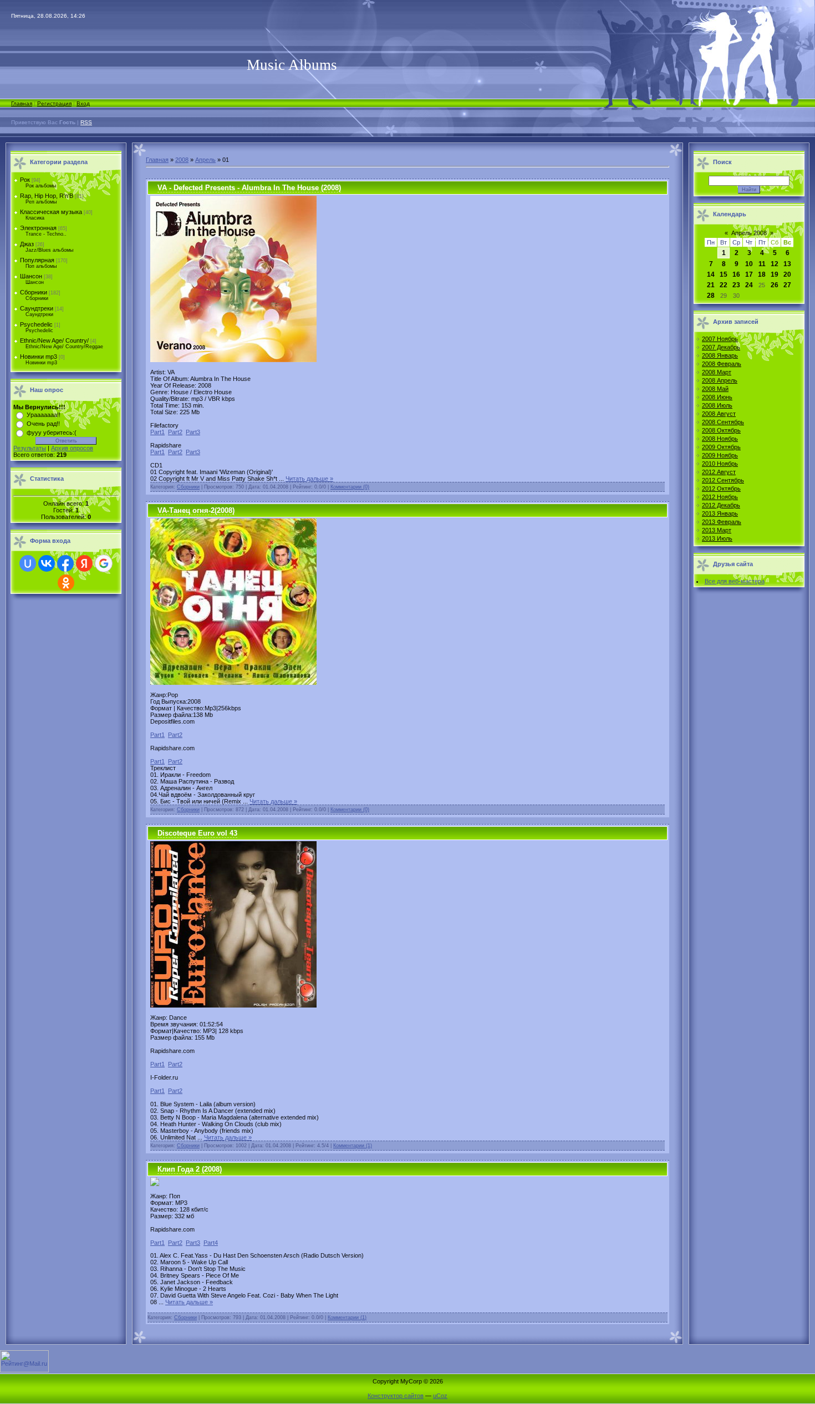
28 (711, 295)
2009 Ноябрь (720, 455)
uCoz (440, 1395)
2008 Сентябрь (723, 422)
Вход (83, 103)
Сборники (33, 292)
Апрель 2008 (749, 233)
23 (736, 285)
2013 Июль (717, 538)
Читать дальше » (309, 478)
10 (749, 264)
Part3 (193, 432)
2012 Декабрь (721, 505)
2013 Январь (720, 513)
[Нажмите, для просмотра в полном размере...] (233, 682)
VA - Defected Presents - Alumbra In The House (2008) (249, 188)
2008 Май (715, 388)
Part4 (210, 1242)
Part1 (157, 432)
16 (736, 274)
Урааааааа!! (43, 414)
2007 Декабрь (721, 347)
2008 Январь (720, 355)
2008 (182, 159)
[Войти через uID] (27, 563)
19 (774, 274)
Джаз (27, 244)
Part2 (175, 432)
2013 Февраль (721, 521)
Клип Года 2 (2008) (189, 1169)
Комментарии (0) (349, 487)
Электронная (38, 228)
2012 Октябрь (721, 488)
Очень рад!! (43, 423)
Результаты (29, 448)
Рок (25, 179)
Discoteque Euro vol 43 (197, 833)
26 (774, 285)
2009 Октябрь (721, 447)
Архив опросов (72, 448)
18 (762, 274)
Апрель (205, 159)
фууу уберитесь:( (52, 432)
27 (787, 285)
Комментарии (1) (352, 1145)
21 (711, 285)
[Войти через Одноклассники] (66, 582)
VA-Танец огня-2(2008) (196, 510)
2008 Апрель (719, 380)
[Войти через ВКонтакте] (46, 563)
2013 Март (716, 530)
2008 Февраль (721, 363)
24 (749, 285)
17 (749, 274)
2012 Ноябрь (720, 497)
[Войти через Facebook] (65, 563)
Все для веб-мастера (735, 581)
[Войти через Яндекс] (84, 563)
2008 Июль (717, 405)
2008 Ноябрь (720, 438)
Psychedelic (36, 324)
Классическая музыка (51, 211)
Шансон (31, 276)
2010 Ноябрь (720, 463)
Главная (21, 103)
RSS (86, 122)
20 (787, 274)
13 (787, 264)
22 (723, 285)
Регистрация (54, 103)
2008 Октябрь (721, 430)
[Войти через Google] (104, 563)
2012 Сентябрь (723, 480)
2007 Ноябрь (720, 338)
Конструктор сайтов (396, 1395)
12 (774, 264)
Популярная (37, 260)
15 (723, 274)
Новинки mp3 (38, 356)
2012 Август (719, 472)
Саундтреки (36, 308)
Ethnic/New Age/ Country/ (54, 340)
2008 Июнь (717, 397)
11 (762, 264)
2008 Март (716, 372)
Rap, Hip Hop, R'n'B (46, 195)
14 (711, 274)
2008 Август (719, 413)
